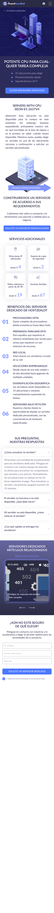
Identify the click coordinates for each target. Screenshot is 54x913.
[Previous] (22, 608)
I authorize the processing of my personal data (26, 679)
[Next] (31, 608)
